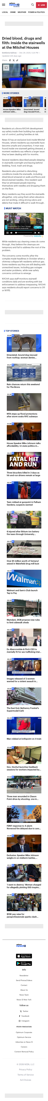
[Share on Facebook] (10, 60)
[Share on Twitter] (14, 60)
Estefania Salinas (9, 53)
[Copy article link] (17, 60)
